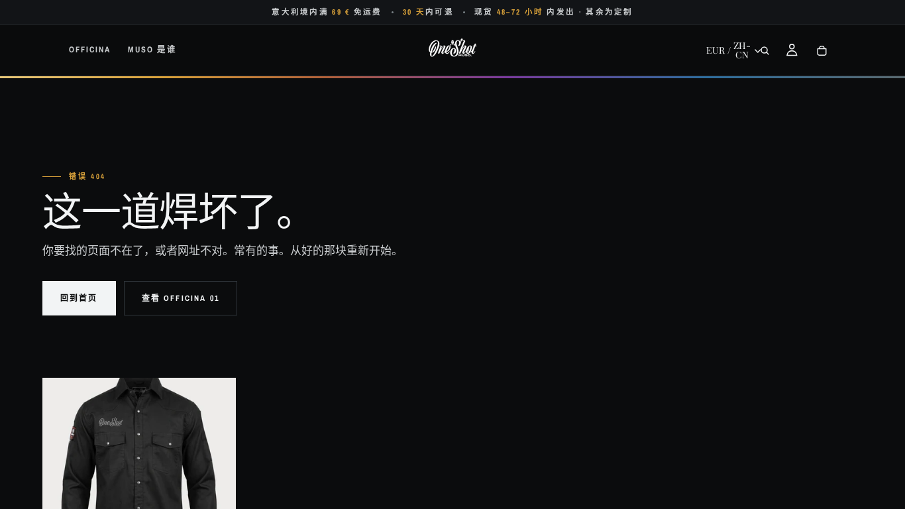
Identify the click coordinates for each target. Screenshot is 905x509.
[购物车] (821, 50)
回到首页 (79, 298)
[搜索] (764, 50)
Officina (90, 49)
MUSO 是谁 (152, 49)
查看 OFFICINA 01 (180, 298)
